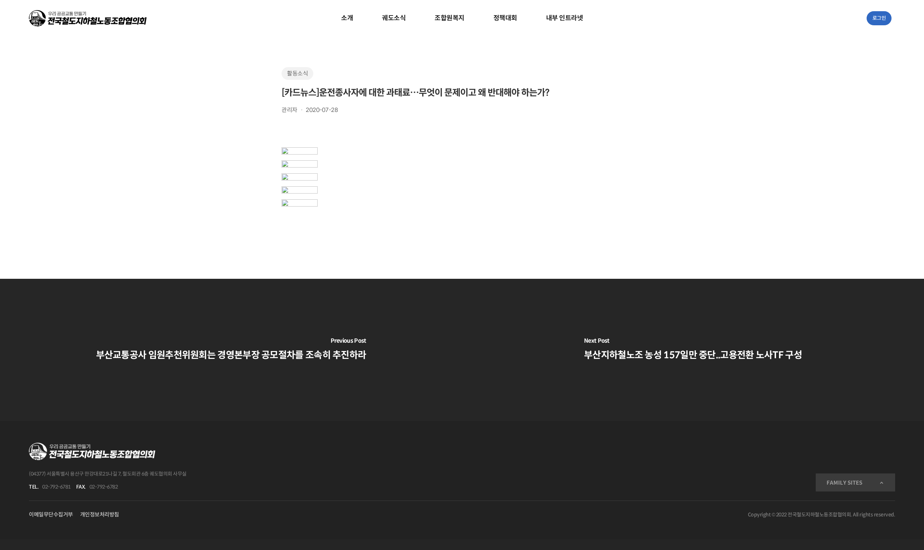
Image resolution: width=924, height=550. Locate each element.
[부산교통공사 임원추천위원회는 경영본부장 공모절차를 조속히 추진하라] (231, 350)
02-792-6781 (56, 487)
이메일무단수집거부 (51, 514)
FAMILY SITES (844, 482)
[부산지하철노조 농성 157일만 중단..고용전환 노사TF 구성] (693, 350)
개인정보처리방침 (99, 514)
